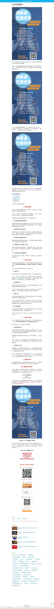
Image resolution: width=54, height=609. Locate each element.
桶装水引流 (26, 583)
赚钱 (15, 194)
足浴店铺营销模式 (16, 581)
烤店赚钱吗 (32, 576)
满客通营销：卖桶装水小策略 (23, 537)
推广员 (20, 349)
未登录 (52, 603)
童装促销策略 (24, 581)
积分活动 (27, 561)
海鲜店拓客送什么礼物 (17, 579)
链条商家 (29, 232)
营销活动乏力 (15, 565)
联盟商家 (19, 255)
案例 (33, 380)
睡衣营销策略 (20, 561)
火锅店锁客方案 (36, 579)
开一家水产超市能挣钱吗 (17, 570)
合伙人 (31, 353)
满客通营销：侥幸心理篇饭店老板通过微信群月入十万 (28, 546)
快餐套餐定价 (34, 561)
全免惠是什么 (30, 554)
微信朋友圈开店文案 (27, 574)
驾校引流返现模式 (29, 559)
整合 (23, 234)
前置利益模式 (25, 576)
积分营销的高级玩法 (22, 554)
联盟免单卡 (25, 518)
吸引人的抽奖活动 (16, 572)
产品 (19, 198)
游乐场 (19, 278)
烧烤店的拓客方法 (16, 585)
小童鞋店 (24, 557)
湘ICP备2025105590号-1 (27, 605)
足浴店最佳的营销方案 (24, 565)
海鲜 (16, 300)
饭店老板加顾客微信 (16, 557)
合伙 (29, 348)
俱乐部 (9, 607)
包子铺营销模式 (31, 557)
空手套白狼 (33, 563)
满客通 (21, 61)
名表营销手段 (15, 563)
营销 (24, 61)
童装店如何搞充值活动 (24, 563)
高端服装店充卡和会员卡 (26, 572)
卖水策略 (14, 561)
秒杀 (26, 301)
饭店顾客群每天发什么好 (17, 583)
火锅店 (17, 279)
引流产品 (26, 209)
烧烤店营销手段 (34, 583)
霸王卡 (22, 559)
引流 (17, 198)
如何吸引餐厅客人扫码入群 (18, 568)
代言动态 (27, 607)
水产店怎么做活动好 (27, 579)
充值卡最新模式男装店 (17, 574)
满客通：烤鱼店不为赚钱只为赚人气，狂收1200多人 (27, 527)
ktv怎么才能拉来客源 (16, 576)
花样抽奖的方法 (35, 570)
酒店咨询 (26, 568)
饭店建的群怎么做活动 (33, 581)
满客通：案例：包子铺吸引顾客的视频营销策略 (26, 541)
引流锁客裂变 (37, 559)
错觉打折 (14, 554)
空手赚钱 (19, 518)
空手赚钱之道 (26, 570)
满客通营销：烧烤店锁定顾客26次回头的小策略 (27, 532)
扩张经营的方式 (15, 559)
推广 (17, 199)
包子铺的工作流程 (34, 568)
